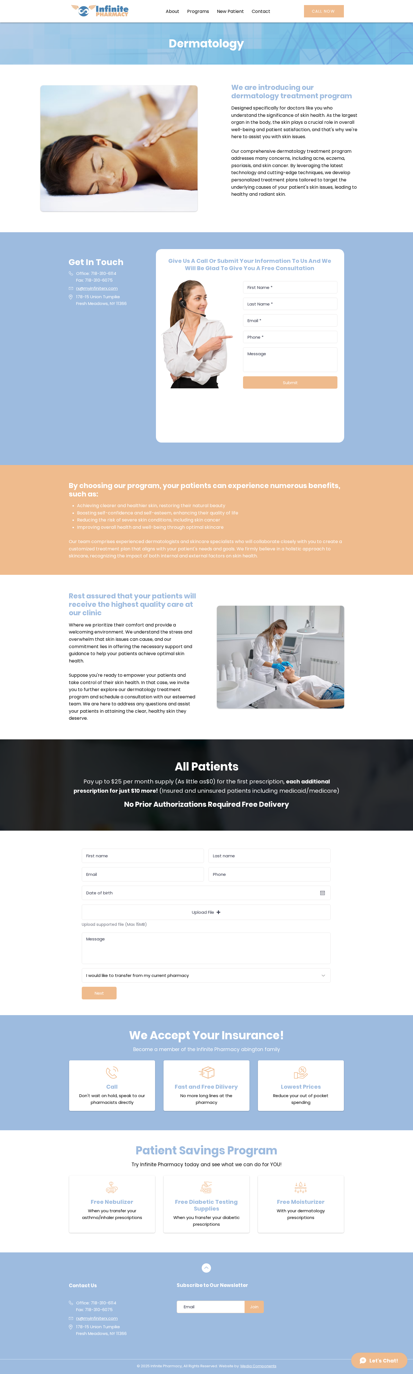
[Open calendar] (322, 893)
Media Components (258, 1366)
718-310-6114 (103, 273)
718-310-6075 (99, 1310)
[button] (198, 11)
